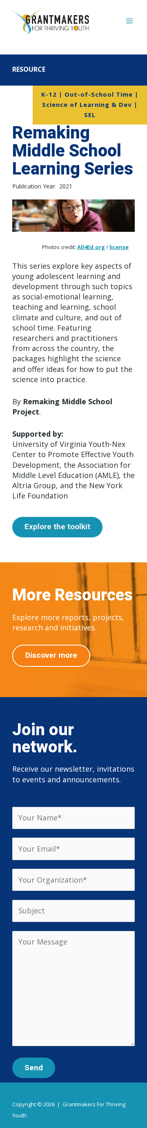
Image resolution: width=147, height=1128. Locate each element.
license (119, 247)
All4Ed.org (91, 247)
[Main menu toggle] (129, 21)
